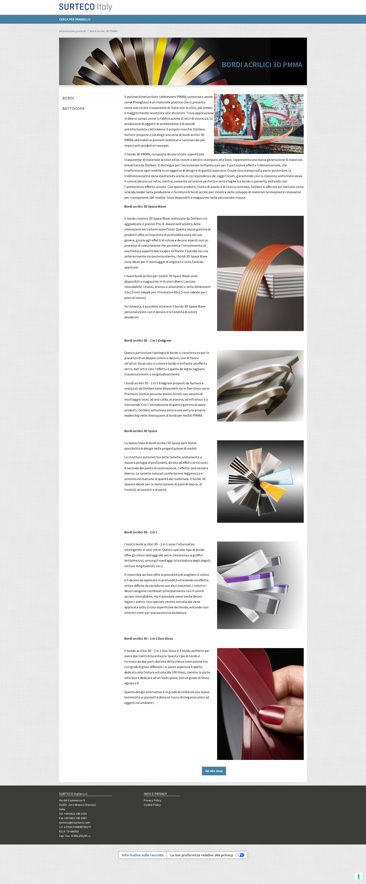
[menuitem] (77, 19)
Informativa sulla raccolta (142, 855)
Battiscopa (73, 108)
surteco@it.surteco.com (74, 822)
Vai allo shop (214, 771)
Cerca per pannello (74, 19)
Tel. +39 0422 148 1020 (73, 814)
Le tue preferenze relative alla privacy (201, 855)
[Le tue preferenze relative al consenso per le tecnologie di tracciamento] (359, 877)
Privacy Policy (152, 800)
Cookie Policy (152, 805)
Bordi (68, 98)
